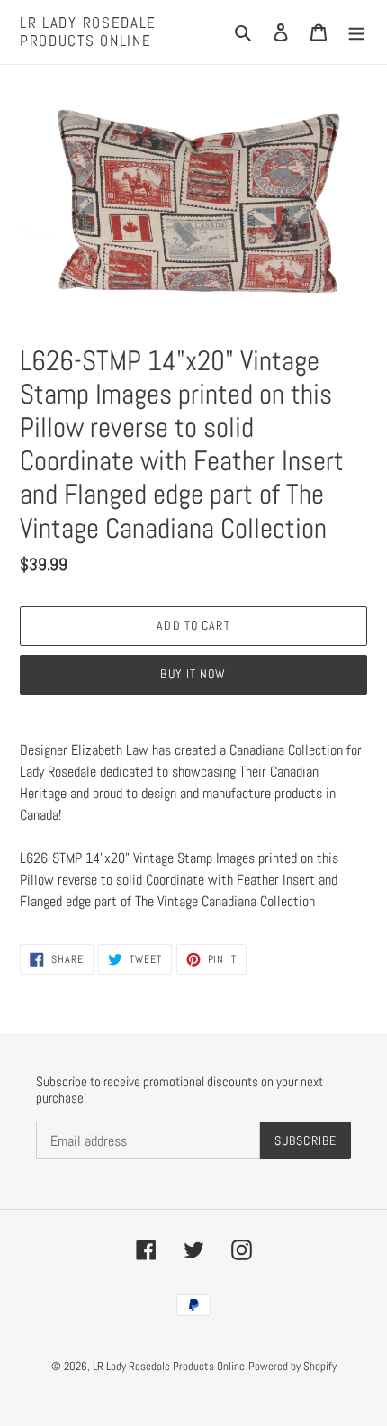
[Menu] (356, 31)
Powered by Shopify (292, 1366)
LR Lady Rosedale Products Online (88, 32)
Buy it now (193, 674)
